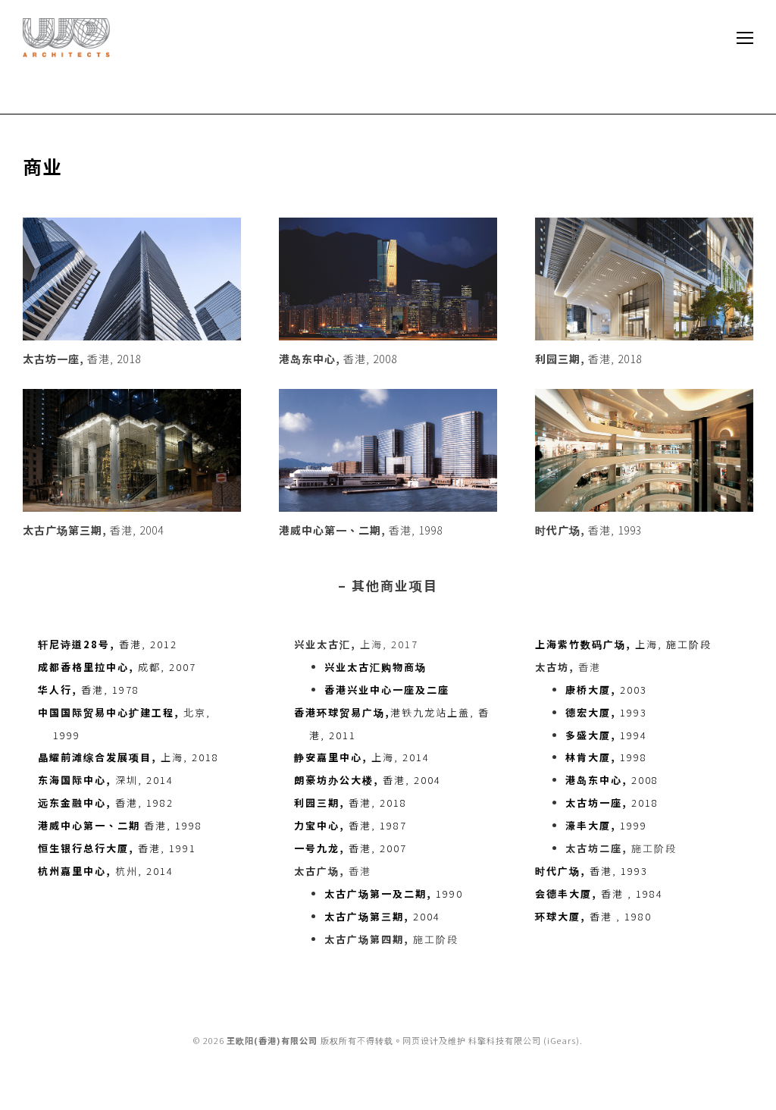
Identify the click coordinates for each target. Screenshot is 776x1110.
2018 (612, 802)
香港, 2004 (93, 530)
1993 (606, 712)
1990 (393, 893)
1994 (606, 735)
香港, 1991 (117, 848)
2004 (382, 916)
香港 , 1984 (599, 893)
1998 (606, 757)
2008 (612, 780)
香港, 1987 (350, 825)
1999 (606, 825)
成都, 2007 (117, 667)
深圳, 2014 (106, 780)
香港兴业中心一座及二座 (386, 689)
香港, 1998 (361, 530)
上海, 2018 (128, 757)
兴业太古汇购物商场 (375, 667)
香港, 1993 (588, 530)
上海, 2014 (362, 757)
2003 (606, 689)
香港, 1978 (88, 689)
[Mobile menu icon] (745, 38)
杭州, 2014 (106, 871)
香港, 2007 (350, 848)
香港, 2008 (338, 358)
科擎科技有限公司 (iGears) (524, 1040)
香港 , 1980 (593, 916)
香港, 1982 (106, 802)
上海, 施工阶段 (623, 644)
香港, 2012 (107, 644)
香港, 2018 (82, 358)
